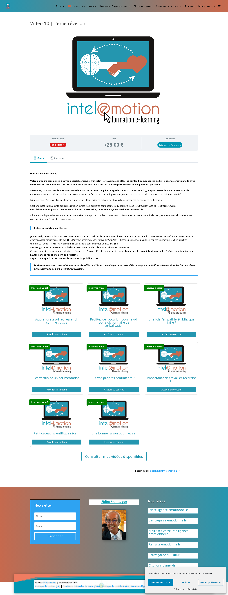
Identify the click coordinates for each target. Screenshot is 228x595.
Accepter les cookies (161, 582)
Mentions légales (139, 586)
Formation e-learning (83, 6)
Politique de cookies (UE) (47, 586)
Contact (190, 6)
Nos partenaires (143, 6)
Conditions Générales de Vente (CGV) (81, 586)
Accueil (60, 6)
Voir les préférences (211, 582)
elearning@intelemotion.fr (164, 470)
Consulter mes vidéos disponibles (114, 456)
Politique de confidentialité (185, 589)
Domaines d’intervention (113, 6)
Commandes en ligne (167, 6)
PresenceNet (49, 582)
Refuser (186, 582)
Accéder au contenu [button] (57, 334)
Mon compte (205, 6)
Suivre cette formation (170, 145)
